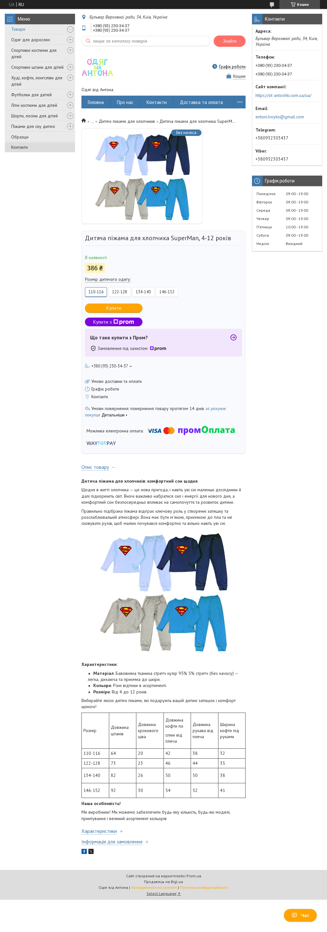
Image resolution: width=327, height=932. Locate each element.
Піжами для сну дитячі (33, 126)
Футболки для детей (31, 95)
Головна (96, 102)
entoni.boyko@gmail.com (279, 117)
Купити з (102, 322)
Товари (18, 29)
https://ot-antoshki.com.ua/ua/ (283, 95)
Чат (305, 915)
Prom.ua (193, 875)
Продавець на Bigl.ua (163, 881)
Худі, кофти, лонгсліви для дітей (36, 81)
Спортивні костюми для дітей (34, 53)
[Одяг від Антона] (97, 66)
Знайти (229, 41)
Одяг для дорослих (30, 40)
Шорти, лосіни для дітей (34, 116)
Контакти (19, 147)
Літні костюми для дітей (34, 105)
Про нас (125, 102)
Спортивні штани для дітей (37, 67)
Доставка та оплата (201, 102)
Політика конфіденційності (204, 887)
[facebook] (84, 852)
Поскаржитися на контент (154, 887)
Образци (19, 137)
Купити (113, 308)
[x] (91, 852)
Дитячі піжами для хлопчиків (127, 121)
